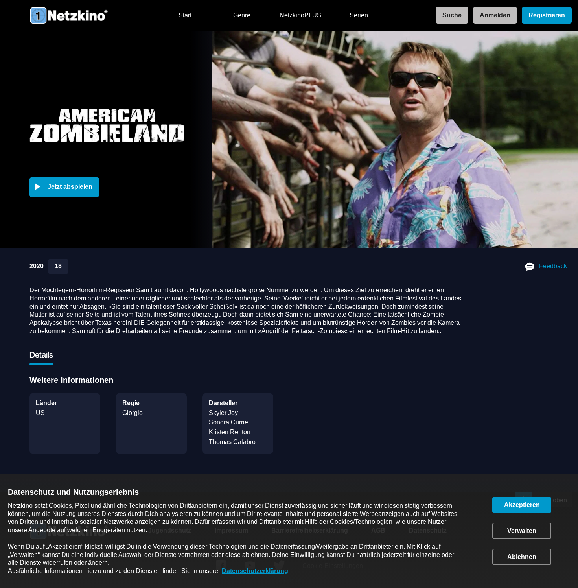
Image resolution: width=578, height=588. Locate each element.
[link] (449, 15)
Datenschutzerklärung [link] (255, 571)
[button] (65, 187)
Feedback (553, 266)
